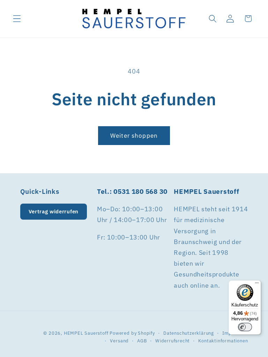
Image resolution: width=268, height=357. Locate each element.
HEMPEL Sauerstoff (86, 333)
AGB (142, 340)
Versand (119, 340)
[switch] (245, 327)
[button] (17, 19)
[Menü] (257, 284)
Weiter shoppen (134, 135)
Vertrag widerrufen (54, 211)
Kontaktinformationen (223, 340)
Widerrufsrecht (172, 340)
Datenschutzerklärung (188, 333)
